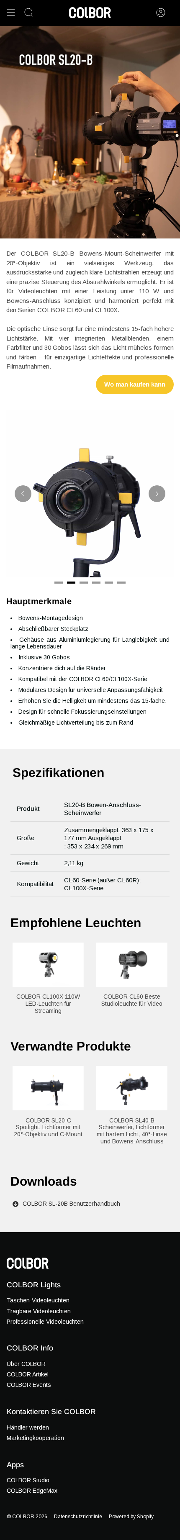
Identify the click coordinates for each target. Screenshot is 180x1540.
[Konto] (161, 12)
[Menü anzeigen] (11, 12)
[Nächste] (157, 493)
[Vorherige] (23, 493)
